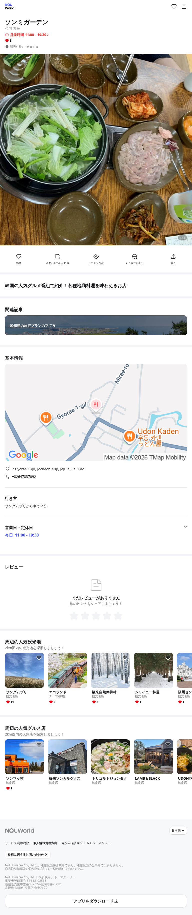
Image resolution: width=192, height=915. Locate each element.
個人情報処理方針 (45, 843)
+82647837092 (24, 476)
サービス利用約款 (17, 843)
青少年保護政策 (72, 843)
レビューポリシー (99, 843)
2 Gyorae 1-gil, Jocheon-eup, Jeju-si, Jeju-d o (48, 469)
